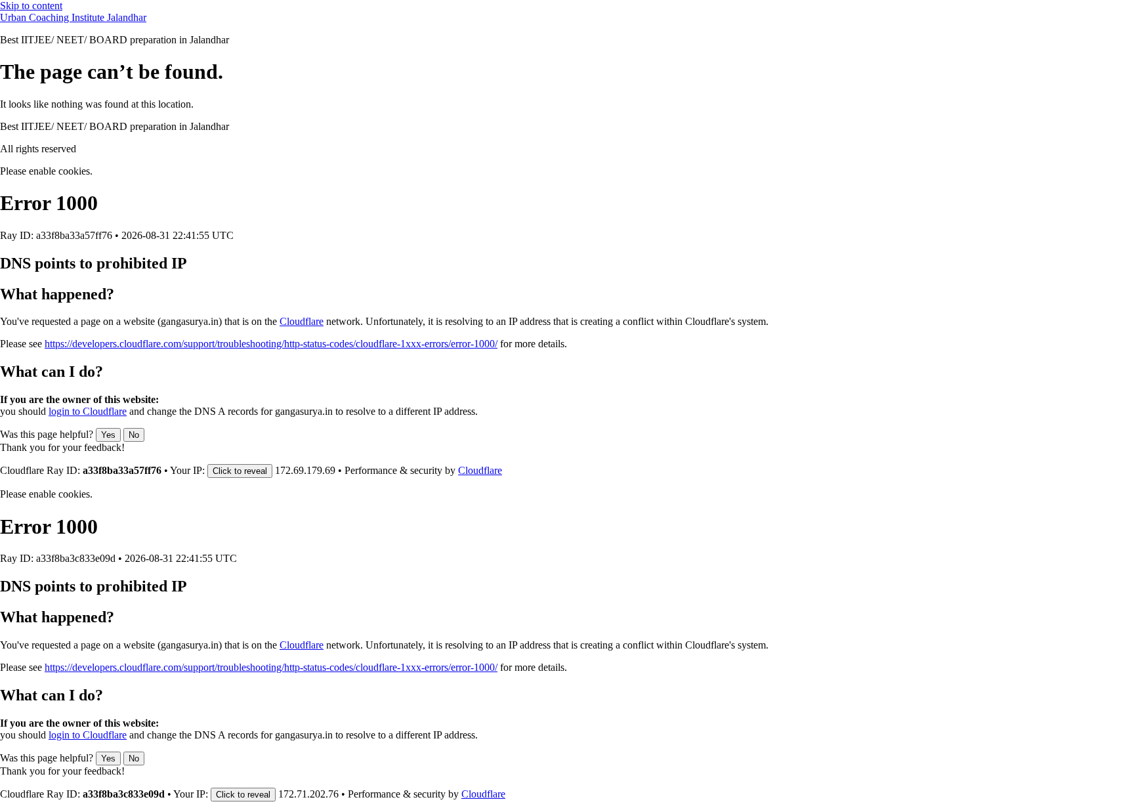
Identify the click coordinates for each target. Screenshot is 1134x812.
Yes (108, 435)
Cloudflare (302, 321)
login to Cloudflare (88, 411)
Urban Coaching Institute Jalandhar (73, 17)
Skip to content (31, 5)
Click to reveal (240, 471)
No (134, 435)
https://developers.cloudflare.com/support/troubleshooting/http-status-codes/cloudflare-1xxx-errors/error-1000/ (271, 343)
